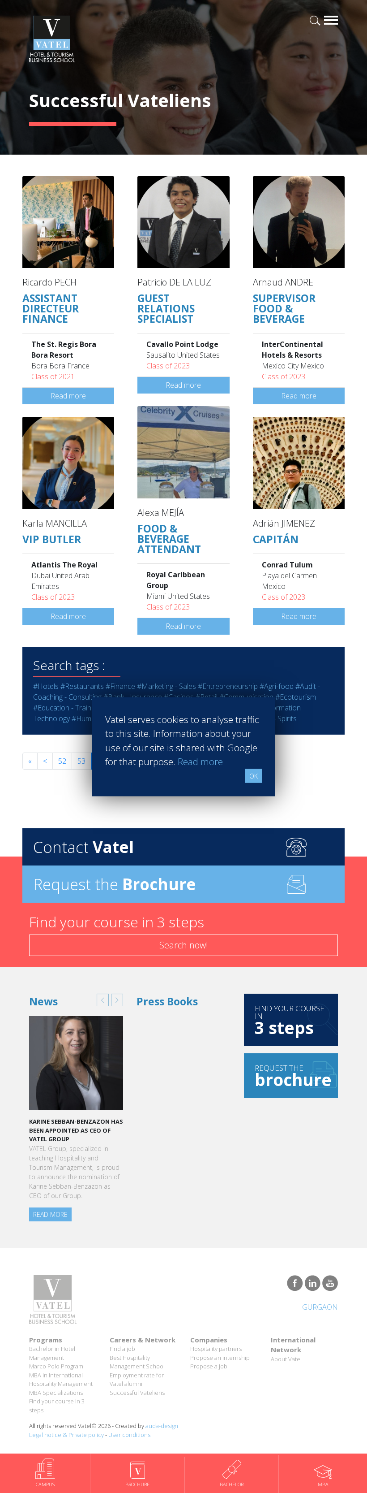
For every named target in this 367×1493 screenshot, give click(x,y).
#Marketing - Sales (166, 686)
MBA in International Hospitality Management (61, 1379)
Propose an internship (220, 1358)
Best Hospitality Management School (137, 1362)
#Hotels (46, 686)
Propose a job (208, 1366)
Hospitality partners (216, 1349)
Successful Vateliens (137, 1393)
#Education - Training (66, 708)
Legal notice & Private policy (66, 1435)
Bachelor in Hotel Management (52, 1353)
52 (62, 761)
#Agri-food (277, 686)
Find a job (122, 1349)
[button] (103, 1000)
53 (81, 761)
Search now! (183, 945)
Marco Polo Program (56, 1366)
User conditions (129, 1435)
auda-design (161, 1426)
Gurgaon (320, 1307)
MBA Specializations (56, 1393)
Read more (68, 396)
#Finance (120, 686)
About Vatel (286, 1359)
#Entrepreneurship (228, 686)
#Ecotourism (295, 697)
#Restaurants (82, 686)
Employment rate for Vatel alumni (137, 1379)
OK (253, 775)
